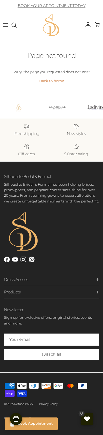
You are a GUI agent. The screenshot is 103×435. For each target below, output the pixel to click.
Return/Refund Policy (18, 404)
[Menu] (5, 25)
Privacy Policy (48, 404)
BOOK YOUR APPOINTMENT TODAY (52, 5)
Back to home (51, 81)
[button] (97, 25)
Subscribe (52, 354)
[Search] (16, 25)
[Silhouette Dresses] (51, 25)
